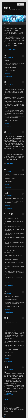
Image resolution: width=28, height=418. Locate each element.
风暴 (5, 55)
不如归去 (7, 8)
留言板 (9, 23)
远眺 (5, 132)
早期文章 (6, 399)
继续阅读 (7, 47)
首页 (5, 23)
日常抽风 (8, 76)
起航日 (6, 318)
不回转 (6, 193)
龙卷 (5, 82)
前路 (4, 416)
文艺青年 (8, 126)
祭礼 (5, 169)
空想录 (6, 367)
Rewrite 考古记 (8, 214)
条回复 (10, 187)
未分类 (7, 187)
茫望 (5, 291)
